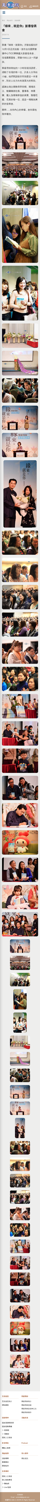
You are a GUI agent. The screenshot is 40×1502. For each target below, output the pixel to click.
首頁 (3, 20)
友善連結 (5, 1471)
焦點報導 (10, 20)
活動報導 (17, 20)
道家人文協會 (7, 1437)
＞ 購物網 (5, 1483)
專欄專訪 (5, 1462)
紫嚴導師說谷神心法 (28, 1408)
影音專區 (5, 1443)
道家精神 (5, 1417)
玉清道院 (5, 1396)
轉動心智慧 (6, 1448)
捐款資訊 (24, 1458)
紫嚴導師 (24, 1396)
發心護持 (24, 1453)
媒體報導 (5, 1466)
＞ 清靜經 (5, 1434)
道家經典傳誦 (7, 1426)
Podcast (24, 1443)
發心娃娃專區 (7, 1480)
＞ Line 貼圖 (6, 1487)
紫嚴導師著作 (26, 1412)
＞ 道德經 (5, 1430)
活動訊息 (24, 1417)
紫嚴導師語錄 (26, 1405)
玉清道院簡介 (7, 1401)
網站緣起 (5, 1405)
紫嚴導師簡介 (26, 1401)
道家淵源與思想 (8, 1422)
